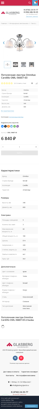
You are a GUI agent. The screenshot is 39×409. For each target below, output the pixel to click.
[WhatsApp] (14, 126)
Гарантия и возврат (29, 372)
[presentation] (3, 43)
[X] (5, 126)
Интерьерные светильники (18, 23)
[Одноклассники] (8, 126)
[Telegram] (11, 126)
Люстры (34, 23)
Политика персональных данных (19, 363)
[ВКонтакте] (2, 126)
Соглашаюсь (31, 406)
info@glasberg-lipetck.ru (20, 385)
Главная (4, 23)
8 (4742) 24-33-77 (31, 10)
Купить (19, 153)
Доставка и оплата (11, 372)
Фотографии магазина (25, 375)
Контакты (10, 375)
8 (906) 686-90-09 (31, 12)
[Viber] (17, 126)
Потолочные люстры (16, 117)
